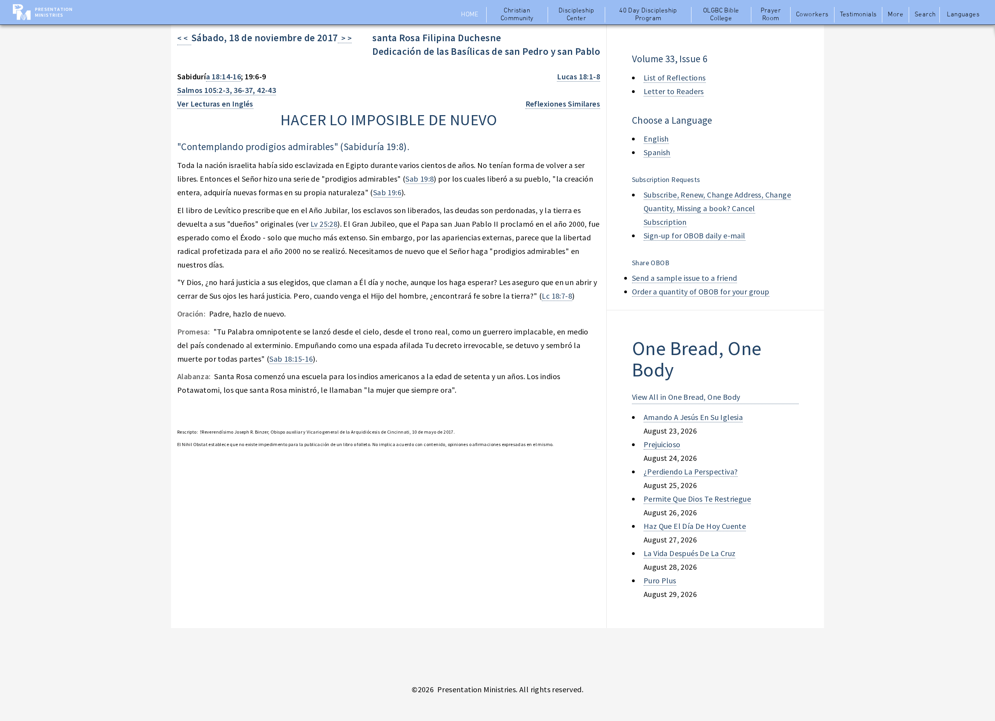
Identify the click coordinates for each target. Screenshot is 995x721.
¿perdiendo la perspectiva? (691, 471)
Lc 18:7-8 (557, 296)
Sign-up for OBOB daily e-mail (694, 235)
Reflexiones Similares (562, 103)
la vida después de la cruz (689, 553)
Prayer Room (771, 15)
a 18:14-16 (223, 76)
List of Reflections (675, 77)
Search (925, 15)
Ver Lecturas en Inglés (215, 103)
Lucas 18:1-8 (578, 76)
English (656, 139)
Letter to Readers (674, 91)
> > (345, 38)
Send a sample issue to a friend (684, 278)
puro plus (660, 580)
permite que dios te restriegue (697, 499)
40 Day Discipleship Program (648, 15)
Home (469, 15)
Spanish (657, 152)
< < (184, 38)
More (895, 15)
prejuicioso (662, 444)
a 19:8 (391, 146)
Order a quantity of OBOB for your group (701, 291)
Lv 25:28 (324, 224)
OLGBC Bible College (721, 15)
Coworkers (812, 15)
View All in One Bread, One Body (686, 397)
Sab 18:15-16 (291, 359)
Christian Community (517, 15)
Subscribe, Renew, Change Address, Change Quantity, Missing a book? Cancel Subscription (717, 208)
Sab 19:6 (387, 192)
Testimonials (858, 15)
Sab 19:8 (419, 179)
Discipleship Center (576, 15)
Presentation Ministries (54, 12)
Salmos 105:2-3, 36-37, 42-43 (226, 90)
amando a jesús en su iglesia (693, 417)
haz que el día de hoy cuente (695, 526)
